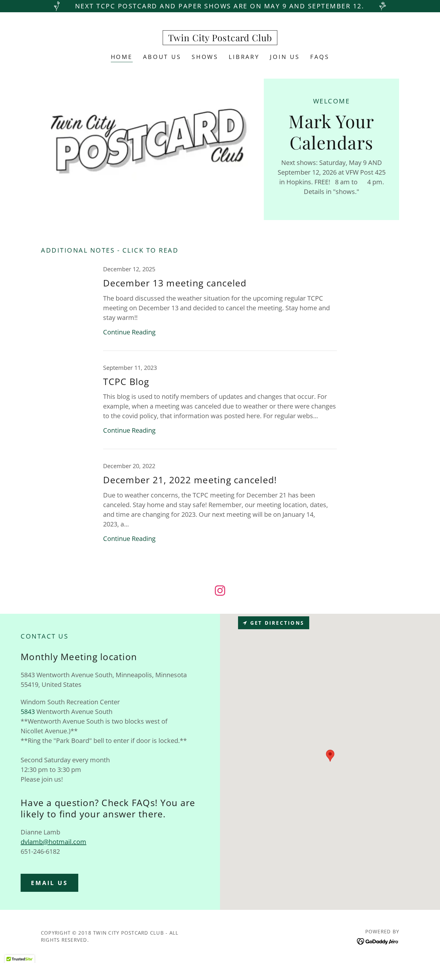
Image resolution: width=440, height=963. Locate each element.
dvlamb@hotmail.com (53, 841)
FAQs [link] (319, 57)
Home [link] (122, 57)
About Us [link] (162, 57)
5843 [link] (28, 711)
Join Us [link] (285, 57)
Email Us (49, 883)
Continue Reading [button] (129, 332)
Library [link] (244, 57)
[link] (220, 38)
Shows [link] (205, 57)
